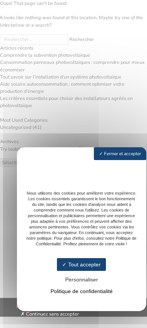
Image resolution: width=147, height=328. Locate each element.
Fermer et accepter (122, 154)
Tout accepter (84, 264)
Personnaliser (81, 280)
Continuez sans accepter (52, 314)
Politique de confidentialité (82, 291)
